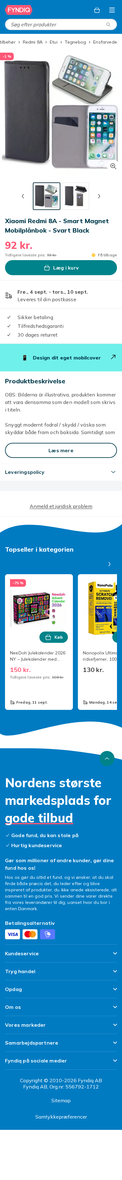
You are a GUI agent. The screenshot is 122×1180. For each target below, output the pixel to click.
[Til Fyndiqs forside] (19, 10)
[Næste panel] (109, 564)
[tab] (46, 196)
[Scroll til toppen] (106, 758)
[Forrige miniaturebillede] (22, 196)
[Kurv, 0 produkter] (96, 10)
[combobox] (61, 24)
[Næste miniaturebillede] (99, 196)
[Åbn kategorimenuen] (111, 10)
